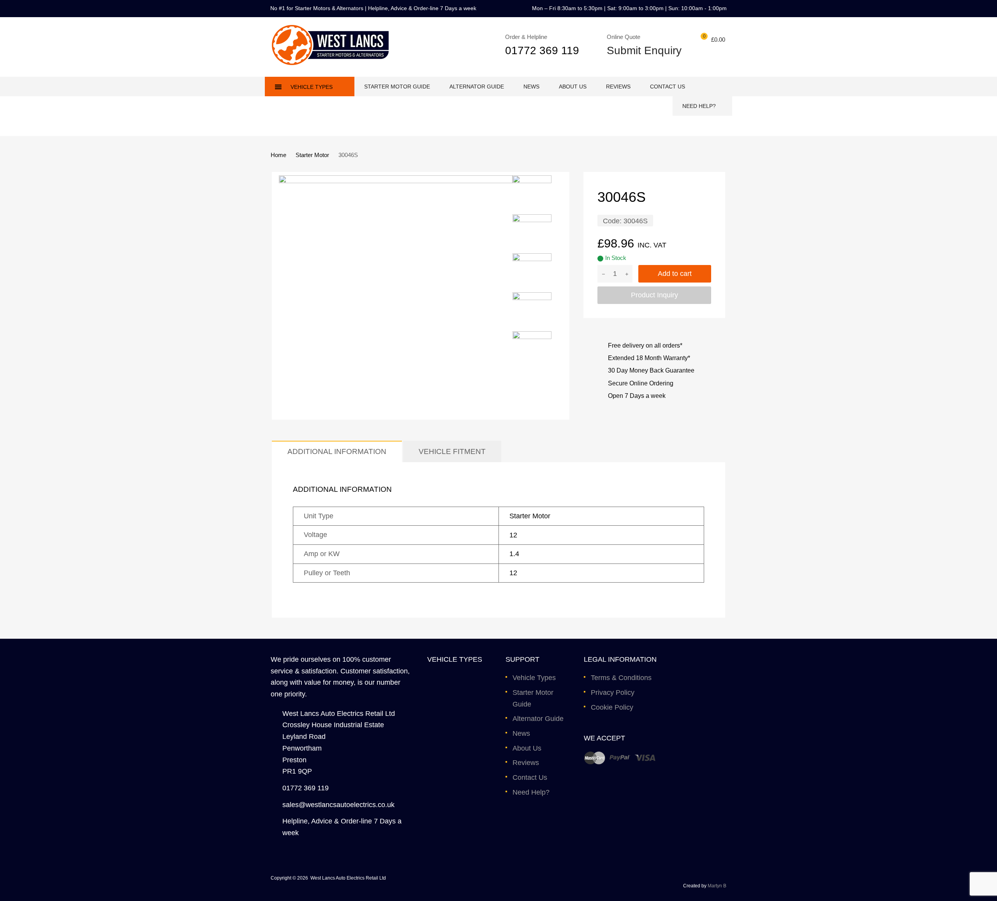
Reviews (618, 86)
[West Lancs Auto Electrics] (330, 63)
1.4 (514, 554)
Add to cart (675, 273)
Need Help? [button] (699, 106)
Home (278, 155)
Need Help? (531, 792)
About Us (573, 86)
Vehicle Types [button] (312, 87)
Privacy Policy (612, 692)
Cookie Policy (612, 707)
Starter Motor (312, 155)
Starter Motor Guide (397, 86)
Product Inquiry (654, 295)
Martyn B (717, 886)
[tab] (337, 451)
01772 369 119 (542, 50)
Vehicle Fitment (452, 451)
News (531, 86)
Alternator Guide (476, 86)
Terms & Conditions (621, 678)
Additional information (336, 451)
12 (513, 535)
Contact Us (667, 86)
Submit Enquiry (639, 50)
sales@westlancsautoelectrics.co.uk (338, 805)
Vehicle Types (534, 678)
